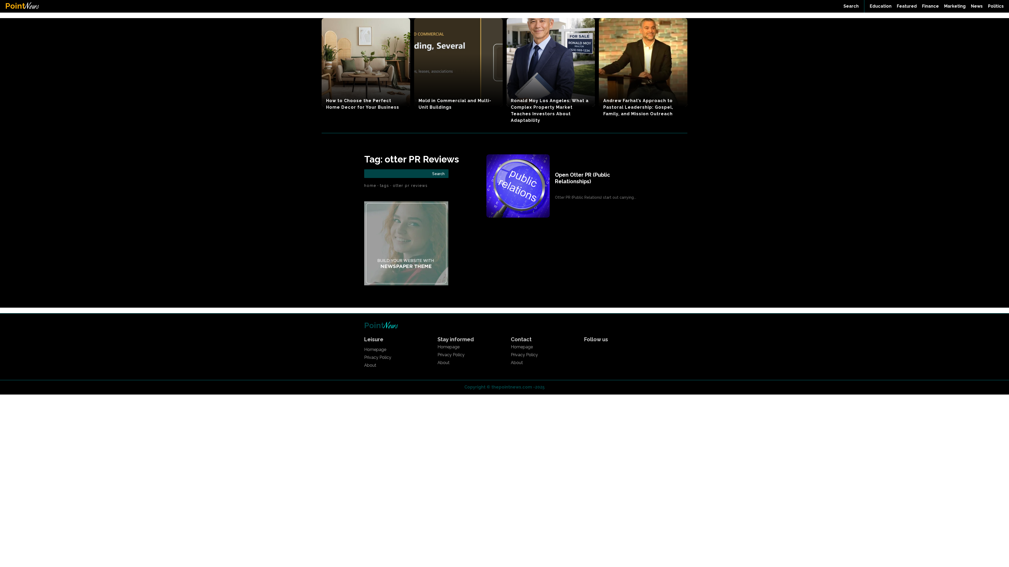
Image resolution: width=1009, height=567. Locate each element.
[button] (851, 6)
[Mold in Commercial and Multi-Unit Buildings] (458, 62)
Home (370, 185)
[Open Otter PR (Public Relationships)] (518, 186)
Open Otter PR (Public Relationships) (582, 178)
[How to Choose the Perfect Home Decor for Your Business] (366, 62)
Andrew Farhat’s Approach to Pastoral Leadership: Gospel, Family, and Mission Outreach (638, 107)
